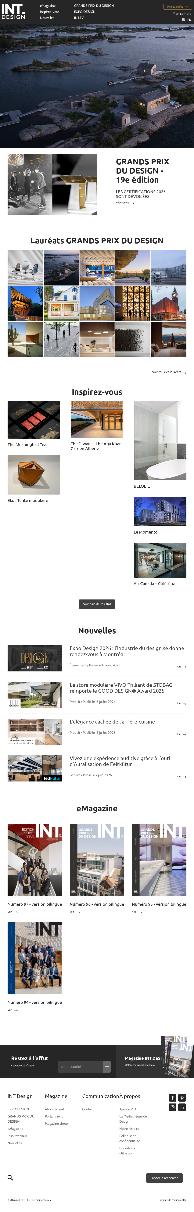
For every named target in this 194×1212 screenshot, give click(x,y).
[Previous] (16, 86)
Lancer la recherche (164, 1178)
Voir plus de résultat (97, 604)
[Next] (178, 86)
